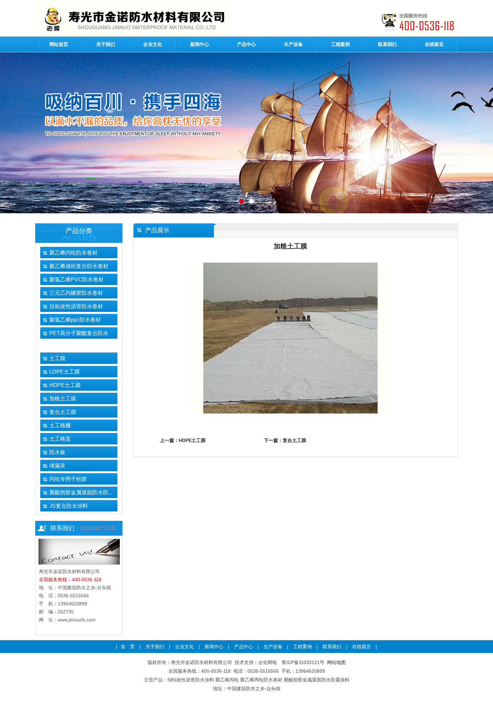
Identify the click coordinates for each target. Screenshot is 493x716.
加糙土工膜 (62, 398)
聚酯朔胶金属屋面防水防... (80, 492)
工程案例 (340, 44)
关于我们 (105, 44)
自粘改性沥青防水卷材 (76, 306)
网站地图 (336, 662)
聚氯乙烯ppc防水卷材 (75, 320)
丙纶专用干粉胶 (68, 479)
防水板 (57, 452)
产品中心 (246, 44)
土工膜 (57, 358)
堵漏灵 (57, 466)
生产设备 (293, 44)
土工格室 (60, 439)
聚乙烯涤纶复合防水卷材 (78, 266)
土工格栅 (60, 425)
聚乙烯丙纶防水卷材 (73, 253)
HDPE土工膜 (65, 385)
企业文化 (152, 44)
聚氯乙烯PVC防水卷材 (76, 279)
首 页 (128, 646)
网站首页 (58, 44)
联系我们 (387, 44)
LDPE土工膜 (64, 372)
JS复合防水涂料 (68, 506)
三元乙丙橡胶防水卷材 (76, 293)
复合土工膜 (62, 412)
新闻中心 (199, 44)
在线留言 (434, 44)
